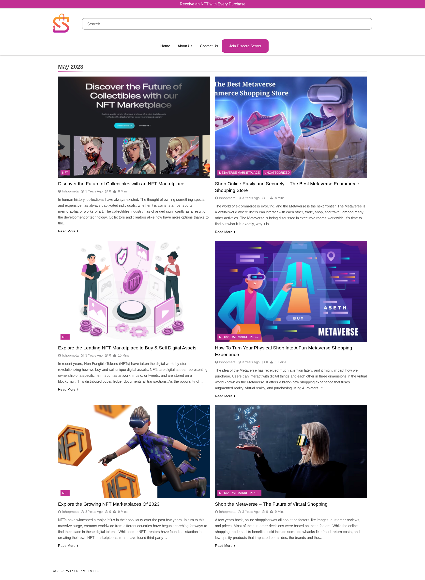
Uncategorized (277, 172)
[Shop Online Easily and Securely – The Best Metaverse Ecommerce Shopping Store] (291, 127)
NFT (65, 172)
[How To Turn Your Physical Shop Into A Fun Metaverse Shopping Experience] (291, 291)
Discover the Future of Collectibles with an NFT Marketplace (121, 183)
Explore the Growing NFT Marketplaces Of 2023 (109, 504)
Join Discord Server (245, 46)
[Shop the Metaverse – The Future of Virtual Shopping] (291, 451)
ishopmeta (70, 191)
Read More (67, 231)
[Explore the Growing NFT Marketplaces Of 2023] (134, 451)
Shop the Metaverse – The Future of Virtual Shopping (271, 504)
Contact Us (209, 46)
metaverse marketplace (239, 172)
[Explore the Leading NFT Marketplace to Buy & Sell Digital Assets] (134, 291)
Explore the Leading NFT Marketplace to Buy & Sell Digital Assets (127, 347)
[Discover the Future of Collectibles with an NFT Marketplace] (134, 127)
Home (165, 46)
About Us (185, 46)
